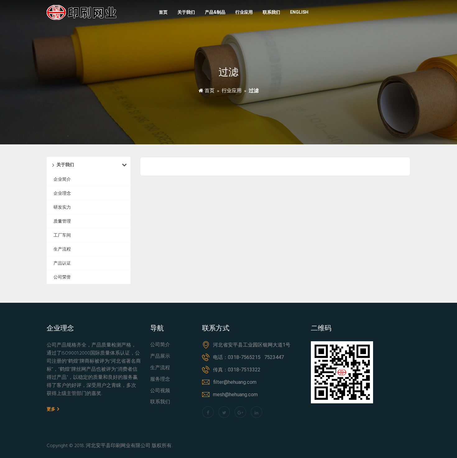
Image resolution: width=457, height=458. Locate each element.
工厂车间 (62, 235)
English (299, 12)
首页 (163, 12)
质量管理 (62, 221)
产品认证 (62, 263)
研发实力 (62, 207)
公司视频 (160, 391)
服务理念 (160, 379)
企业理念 (62, 193)
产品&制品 (215, 12)
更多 (51, 409)
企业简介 (62, 179)
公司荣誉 (62, 276)
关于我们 (186, 12)
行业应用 (244, 12)
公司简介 (160, 345)
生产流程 (62, 249)
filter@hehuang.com (234, 382)
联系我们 (271, 12)
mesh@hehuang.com (235, 394)
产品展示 (160, 356)
